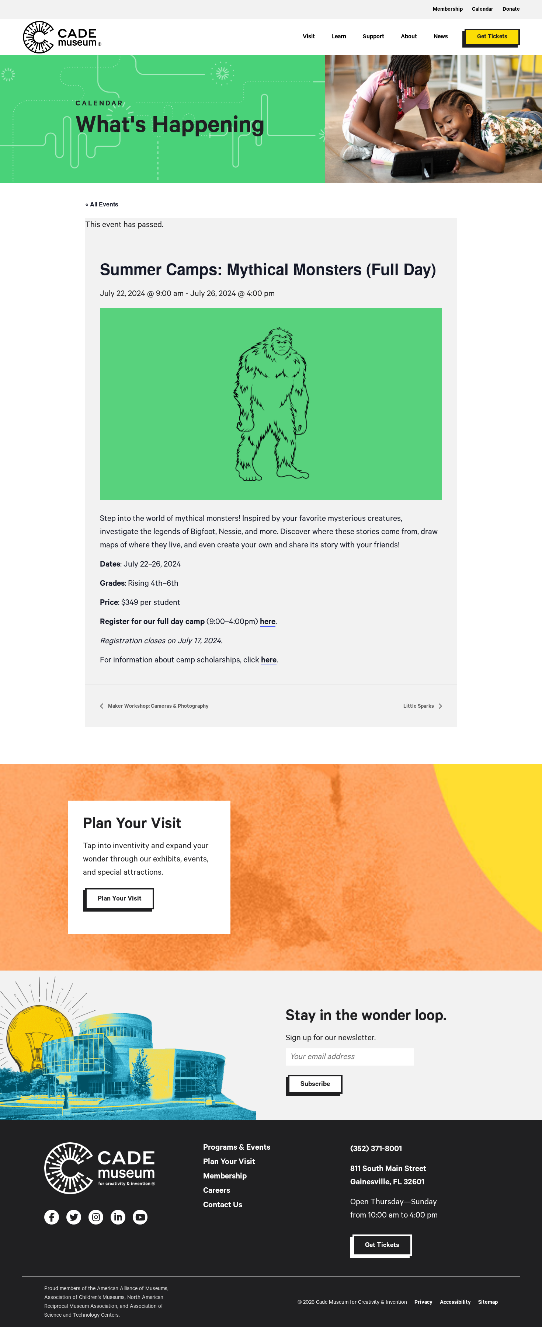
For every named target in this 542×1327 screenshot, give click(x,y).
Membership (448, 9)
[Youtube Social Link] (140, 1217)
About (409, 37)
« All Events (101, 204)
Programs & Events (236, 1147)
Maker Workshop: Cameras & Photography (158, 706)
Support (373, 37)
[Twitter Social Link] (73, 1217)
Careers (216, 1190)
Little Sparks (419, 706)
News (441, 37)
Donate (511, 9)
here (267, 621)
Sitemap (488, 1302)
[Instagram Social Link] (95, 1217)
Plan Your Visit (120, 898)
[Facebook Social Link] (51, 1217)
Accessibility (455, 1302)
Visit (309, 37)
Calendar (482, 9)
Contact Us (222, 1205)
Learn (338, 37)
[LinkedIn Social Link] (118, 1217)
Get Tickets (492, 37)
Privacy (423, 1302)
